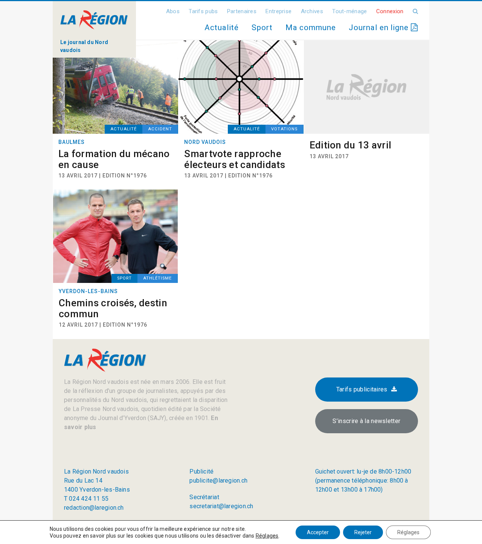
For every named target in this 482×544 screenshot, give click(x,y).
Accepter (318, 532)
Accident (160, 129)
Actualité (221, 27)
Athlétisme (157, 278)
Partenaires (241, 11)
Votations (284, 129)
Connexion (390, 11)
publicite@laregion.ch (218, 480)
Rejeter (363, 532)
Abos (173, 11)
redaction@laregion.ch (94, 507)
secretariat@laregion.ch (221, 506)
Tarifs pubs (203, 11)
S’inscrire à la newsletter (366, 421)
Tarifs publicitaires (361, 389)
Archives (312, 11)
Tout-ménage (349, 11)
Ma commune (310, 27)
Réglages (267, 536)
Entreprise (278, 11)
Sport (262, 27)
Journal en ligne (380, 27)
